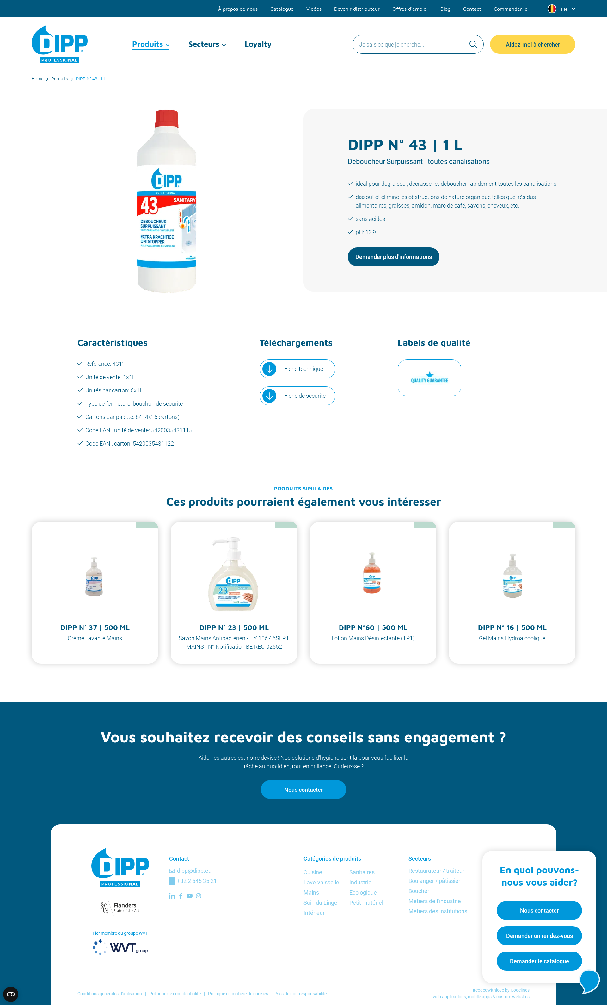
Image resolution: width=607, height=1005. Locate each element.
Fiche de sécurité (305, 395)
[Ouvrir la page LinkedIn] (172, 896)
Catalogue (282, 9)
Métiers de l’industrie (434, 901)
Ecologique (363, 892)
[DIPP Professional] (60, 44)
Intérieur (314, 912)
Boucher (418, 891)
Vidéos (314, 9)
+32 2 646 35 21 (197, 880)
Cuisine (313, 872)
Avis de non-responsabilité (301, 993)
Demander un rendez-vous (539, 936)
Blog (445, 9)
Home (37, 78)
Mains (311, 892)
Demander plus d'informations (393, 256)
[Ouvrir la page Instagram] (198, 896)
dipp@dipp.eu (194, 870)
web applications (449, 996)
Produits (147, 44)
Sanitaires (362, 872)
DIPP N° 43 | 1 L (91, 78)
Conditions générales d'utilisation (109, 993)
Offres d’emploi (410, 9)
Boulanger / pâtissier (434, 880)
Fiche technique (303, 368)
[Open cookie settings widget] (10, 994)
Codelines (520, 990)
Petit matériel (366, 902)
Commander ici (511, 9)
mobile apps (480, 996)
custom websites (513, 996)
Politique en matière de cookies (238, 993)
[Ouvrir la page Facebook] (181, 896)
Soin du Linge (320, 902)
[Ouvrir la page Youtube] (190, 896)
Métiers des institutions (437, 911)
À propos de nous (238, 9)
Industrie (360, 882)
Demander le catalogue (539, 961)
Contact (472, 9)
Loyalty (258, 44)
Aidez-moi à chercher (533, 44)
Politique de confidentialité (175, 993)
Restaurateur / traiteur (436, 870)
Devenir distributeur (357, 9)
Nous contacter (303, 789)
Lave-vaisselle (321, 882)
